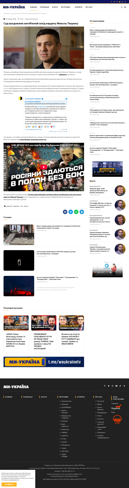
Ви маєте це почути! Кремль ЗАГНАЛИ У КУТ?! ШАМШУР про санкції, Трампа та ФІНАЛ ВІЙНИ (71, 339)
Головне (93, 27)
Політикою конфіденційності (10, 480)
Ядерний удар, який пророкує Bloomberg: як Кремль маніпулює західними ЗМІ (98, 191)
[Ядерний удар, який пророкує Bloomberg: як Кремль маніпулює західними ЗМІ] (120, 190)
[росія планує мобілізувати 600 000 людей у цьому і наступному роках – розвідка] (19, 260)
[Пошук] (125, 7)
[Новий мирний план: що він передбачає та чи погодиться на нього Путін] (120, 219)
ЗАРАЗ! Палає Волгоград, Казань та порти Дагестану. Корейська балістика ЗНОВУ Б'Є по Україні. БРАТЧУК (15, 340)
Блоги (55, 7)
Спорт (92, 42)
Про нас (89, 7)
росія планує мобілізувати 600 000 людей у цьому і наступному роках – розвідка (56, 252)
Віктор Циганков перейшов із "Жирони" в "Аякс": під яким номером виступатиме (105, 46)
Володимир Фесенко (96, 215)
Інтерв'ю (78, 7)
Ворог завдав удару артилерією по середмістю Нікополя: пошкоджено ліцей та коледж (58, 227)
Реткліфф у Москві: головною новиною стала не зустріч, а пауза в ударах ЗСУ (101, 205)
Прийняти (9, 484)
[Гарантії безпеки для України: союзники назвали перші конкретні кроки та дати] (120, 249)
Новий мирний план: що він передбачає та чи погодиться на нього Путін (100, 220)
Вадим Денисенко (95, 186)
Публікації (44, 7)
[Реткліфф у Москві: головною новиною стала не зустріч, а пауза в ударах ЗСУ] (120, 205)
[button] (65, 212)
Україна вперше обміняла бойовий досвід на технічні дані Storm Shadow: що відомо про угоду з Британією (100, 234)
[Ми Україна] (14, 7)
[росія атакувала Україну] (19, 286)
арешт (26, 206)
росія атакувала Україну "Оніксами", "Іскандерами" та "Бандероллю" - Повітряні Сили (57, 278)
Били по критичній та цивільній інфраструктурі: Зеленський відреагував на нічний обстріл (107, 136)
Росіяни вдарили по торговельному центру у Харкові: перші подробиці (107, 71)
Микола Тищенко (13, 206)
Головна (6, 13)
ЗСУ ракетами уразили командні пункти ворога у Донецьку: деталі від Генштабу (107, 58)
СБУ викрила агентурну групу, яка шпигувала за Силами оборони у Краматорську (107, 111)
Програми (65, 7)
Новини (33, 7)
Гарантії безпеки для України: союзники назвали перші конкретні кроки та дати (100, 249)
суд (21, 206)
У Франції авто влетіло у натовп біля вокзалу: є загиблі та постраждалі (107, 124)
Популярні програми (13, 308)
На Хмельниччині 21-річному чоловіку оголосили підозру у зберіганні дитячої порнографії (104, 97)
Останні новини (97, 21)
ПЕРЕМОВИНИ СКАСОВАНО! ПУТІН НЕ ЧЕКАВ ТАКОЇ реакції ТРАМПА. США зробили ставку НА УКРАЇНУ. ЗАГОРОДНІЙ (44, 341)
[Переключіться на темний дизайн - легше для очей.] (122, 7)
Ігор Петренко (94, 201)
